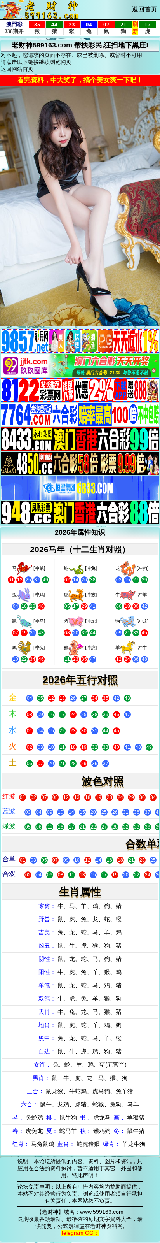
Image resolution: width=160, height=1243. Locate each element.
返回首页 (144, 9)
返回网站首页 (17, 69)
